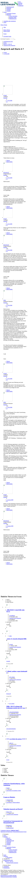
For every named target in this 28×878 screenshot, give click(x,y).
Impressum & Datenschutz (7, 831)
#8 (6, 501)
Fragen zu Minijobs (9, 797)
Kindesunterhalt (9, 828)
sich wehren (12, 677)
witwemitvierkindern (14, 712)
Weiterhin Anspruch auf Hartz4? (13, 809)
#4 (6, 251)
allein (10, 636)
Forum (4, 33)
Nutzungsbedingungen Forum (19, 831)
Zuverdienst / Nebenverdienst (13, 802)
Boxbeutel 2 (9, 825)
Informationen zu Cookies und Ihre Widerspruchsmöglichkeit (8, 876)
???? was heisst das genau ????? (16, 739)
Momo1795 (9, 811)
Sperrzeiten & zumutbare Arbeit (13, 790)
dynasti (5, 52)
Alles (4, 27)
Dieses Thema (4, 24)
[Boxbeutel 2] (5, 818)
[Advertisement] (14, 70)
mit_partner (11, 703)
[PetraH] (5, 780)
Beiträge (5, 98)
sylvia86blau (12, 615)
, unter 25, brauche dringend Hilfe (16, 639)
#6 (6, 380)
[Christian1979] (5, 794)
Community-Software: (10, 830)
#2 (6, 179)
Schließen (14, 876)
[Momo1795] (5, 806)
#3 (6, 225)
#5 (6, 306)
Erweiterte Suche (7, 36)
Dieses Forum (6, 31)
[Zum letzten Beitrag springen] (7, 658)
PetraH (7, 788)
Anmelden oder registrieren (9, 21)
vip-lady (11, 644)
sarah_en (11, 743)
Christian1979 (9, 800)
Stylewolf (8, 693)
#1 (6, 101)
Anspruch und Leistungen (15, 618)
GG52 (7, 759)
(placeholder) (9, 857)
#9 (6, 527)
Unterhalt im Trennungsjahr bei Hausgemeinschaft (12, 821)
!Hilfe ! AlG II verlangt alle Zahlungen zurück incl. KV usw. (15, 707)
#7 (6, 408)
